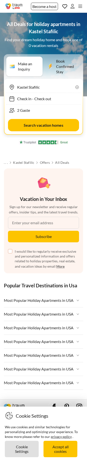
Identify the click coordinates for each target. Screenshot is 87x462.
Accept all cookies (60, 449)
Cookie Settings (22, 449)
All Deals (62, 163)
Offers (45, 163)
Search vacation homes (43, 125)
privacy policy (61, 437)
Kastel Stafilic (23, 163)
